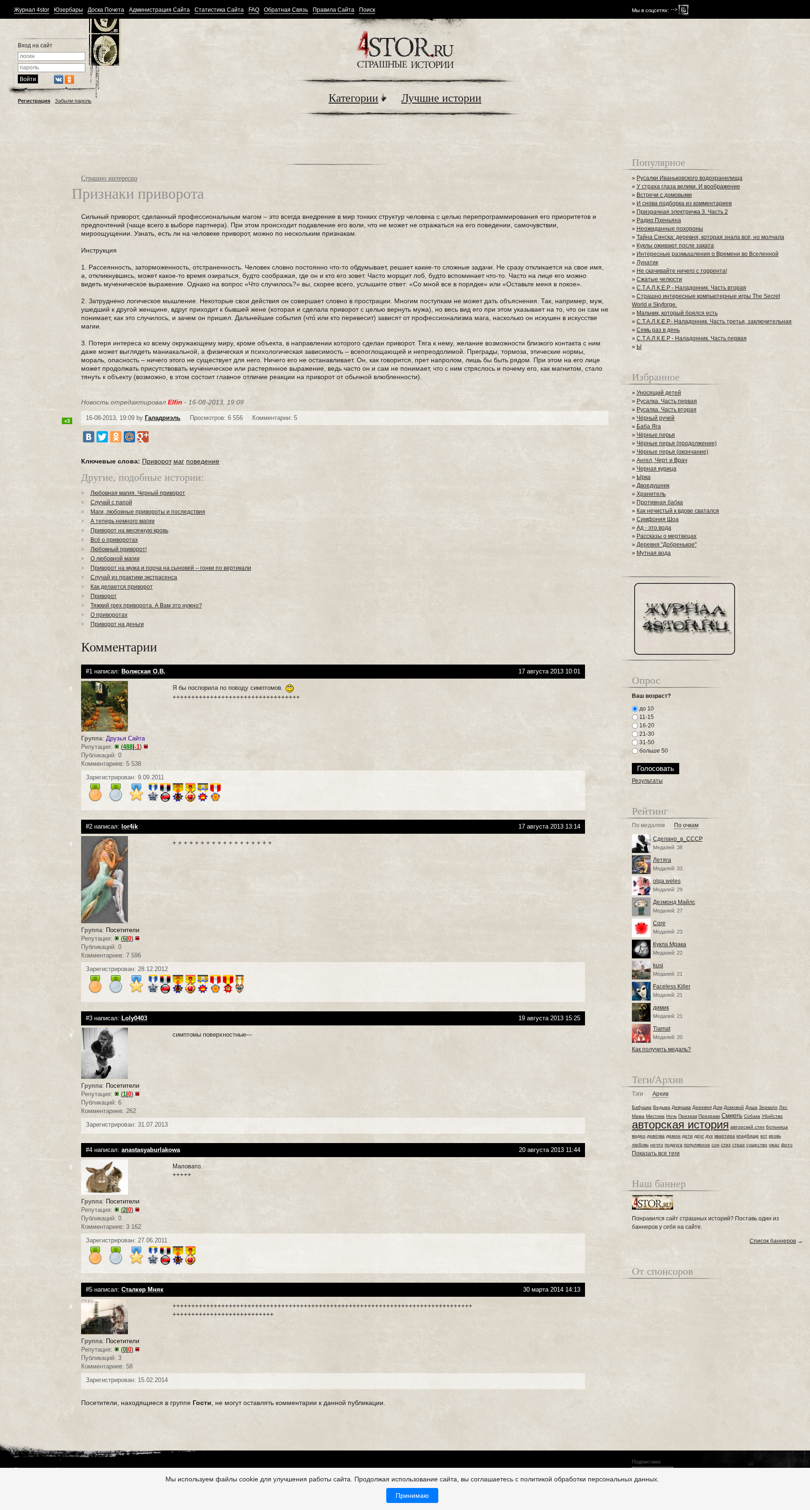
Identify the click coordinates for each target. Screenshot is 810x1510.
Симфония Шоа (658, 519)
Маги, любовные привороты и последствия (147, 511)
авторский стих (747, 1126)
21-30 (646, 734)
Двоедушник (653, 485)
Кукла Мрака (669, 944)
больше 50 (653, 751)
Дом (717, 1107)
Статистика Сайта (219, 10)
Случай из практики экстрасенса (133, 577)
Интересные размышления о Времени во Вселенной (708, 254)
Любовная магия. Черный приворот (137, 493)
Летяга (662, 860)
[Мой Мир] (129, 436)
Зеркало (768, 1107)
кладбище (747, 1135)
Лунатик (647, 262)
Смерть (731, 1115)
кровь (775, 1135)
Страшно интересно (109, 177)
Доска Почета (106, 10)
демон (673, 1135)
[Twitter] (102, 436)
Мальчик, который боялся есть (677, 313)
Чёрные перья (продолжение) (677, 443)
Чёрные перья (656, 435)
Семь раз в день (658, 330)
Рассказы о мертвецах (667, 536)
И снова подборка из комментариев (684, 203)
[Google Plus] (143, 436)
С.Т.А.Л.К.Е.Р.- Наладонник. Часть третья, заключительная (714, 321)
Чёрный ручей (656, 418)
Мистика (655, 1116)
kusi (658, 965)
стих (726, 1144)
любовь (640, 1144)
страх (738, 1144)
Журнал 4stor (31, 10)
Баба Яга (649, 426)
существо (756, 1144)
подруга (673, 1144)
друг (699, 1135)
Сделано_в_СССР (678, 839)
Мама (638, 1116)
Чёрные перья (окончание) (672, 452)
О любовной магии (115, 558)
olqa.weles (667, 881)
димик (661, 1007)
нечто (656, 1144)
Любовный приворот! (118, 549)
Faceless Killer (671, 986)
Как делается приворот (121, 586)
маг (178, 461)
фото (787, 1144)
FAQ (253, 10)
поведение (202, 461)
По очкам (686, 825)
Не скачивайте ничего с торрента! (682, 271)
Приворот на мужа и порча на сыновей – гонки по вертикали (170, 568)
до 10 (646, 708)
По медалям (648, 825)
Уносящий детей (659, 392)
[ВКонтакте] (88, 436)
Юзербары (68, 10)
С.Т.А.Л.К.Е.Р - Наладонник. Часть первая (692, 338)
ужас (774, 1144)
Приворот (157, 461)
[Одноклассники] (115, 436)
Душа (751, 1107)
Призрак (687, 1116)
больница (777, 1126)
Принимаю (412, 1495)
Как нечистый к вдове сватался (678, 511)
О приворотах (109, 615)
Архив (660, 1094)
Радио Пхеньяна (659, 220)
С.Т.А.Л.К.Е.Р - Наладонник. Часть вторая (691, 287)
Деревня (702, 1107)
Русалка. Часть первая (667, 401)
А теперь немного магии (122, 521)
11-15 (646, 717)
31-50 (646, 742)
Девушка (681, 1107)
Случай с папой (111, 502)
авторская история (680, 1124)
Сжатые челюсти (659, 279)
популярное (697, 1144)
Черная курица (656, 468)
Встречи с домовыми (664, 195)
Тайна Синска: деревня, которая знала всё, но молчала (710, 237)
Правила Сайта (333, 10)
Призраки (709, 1116)
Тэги (637, 1094)
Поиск (367, 10)
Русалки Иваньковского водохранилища (689, 178)
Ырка (644, 477)
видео (638, 1135)
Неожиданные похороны (670, 228)
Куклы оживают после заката (675, 245)
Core (659, 923)
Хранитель (651, 494)
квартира (724, 1135)
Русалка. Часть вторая (667, 409)
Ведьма (661, 1107)
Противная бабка (660, 502)
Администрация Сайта (159, 10)
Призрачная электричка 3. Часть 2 (682, 212)
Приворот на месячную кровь (129, 530)
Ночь (671, 1116)
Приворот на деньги (117, 624)
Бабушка (642, 1107)
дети (687, 1135)
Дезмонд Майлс (674, 902)
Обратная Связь (286, 10)
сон (716, 1144)
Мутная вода (654, 553)
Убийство (772, 1116)
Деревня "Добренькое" (667, 544)
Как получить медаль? (661, 1049)
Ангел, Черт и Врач (662, 460)
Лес (783, 1107)
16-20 (646, 725)
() (131, 746)
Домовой (734, 1107)
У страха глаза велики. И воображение (688, 186)
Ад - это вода (654, 527)
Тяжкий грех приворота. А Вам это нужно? (146, 605)
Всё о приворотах (114, 540)
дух (709, 1135)
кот (763, 1135)
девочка (656, 1135)
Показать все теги (656, 1153)
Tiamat (661, 1028)
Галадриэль (162, 417)
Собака (752, 1116)
